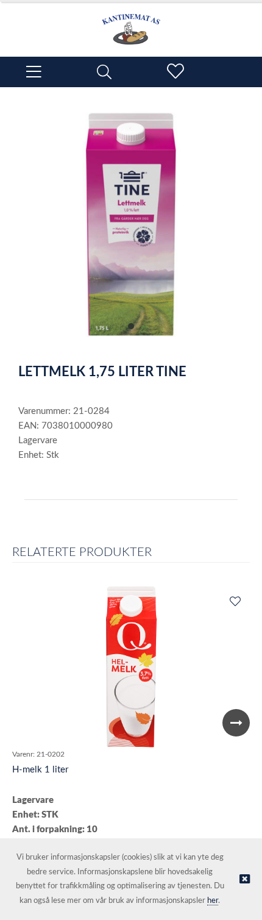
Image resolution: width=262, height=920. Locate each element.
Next (236, 722)
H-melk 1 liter (40, 769)
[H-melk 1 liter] (131, 666)
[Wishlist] (234, 602)
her (212, 901)
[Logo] (131, 23)
